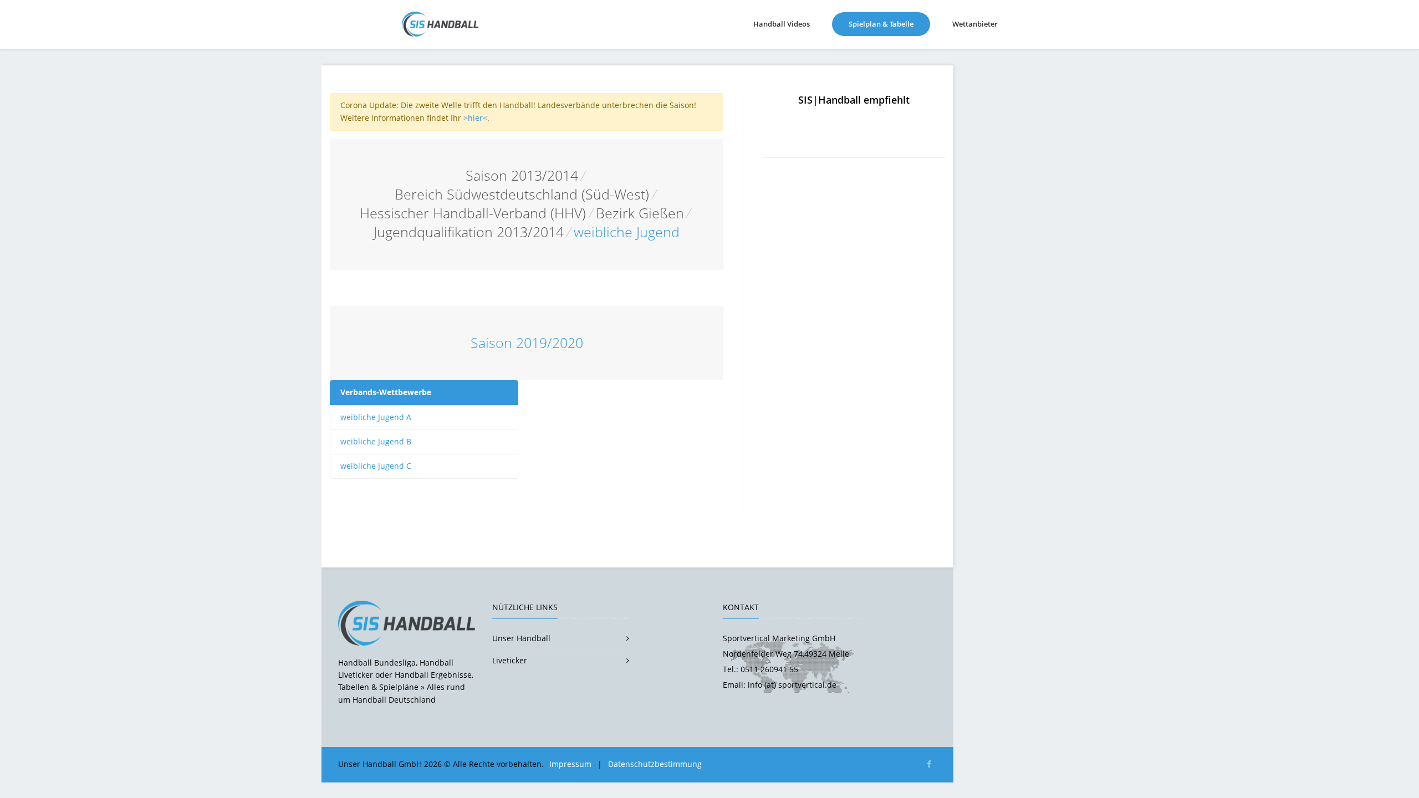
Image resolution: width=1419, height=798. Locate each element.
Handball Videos (781, 24)
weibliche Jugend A (375, 417)
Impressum (570, 764)
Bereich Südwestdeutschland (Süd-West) (522, 194)
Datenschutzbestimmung (655, 764)
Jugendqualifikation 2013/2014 (469, 232)
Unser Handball (521, 638)
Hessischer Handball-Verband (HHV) (473, 213)
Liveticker (509, 660)
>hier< (475, 117)
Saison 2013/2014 (522, 175)
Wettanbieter (975, 24)
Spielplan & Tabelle (889, 23)
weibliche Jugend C (375, 466)
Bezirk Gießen (640, 213)
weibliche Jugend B (375, 441)
